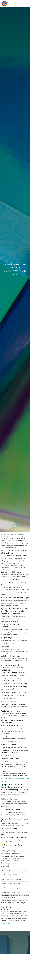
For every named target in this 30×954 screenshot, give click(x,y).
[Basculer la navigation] (27, 3)
